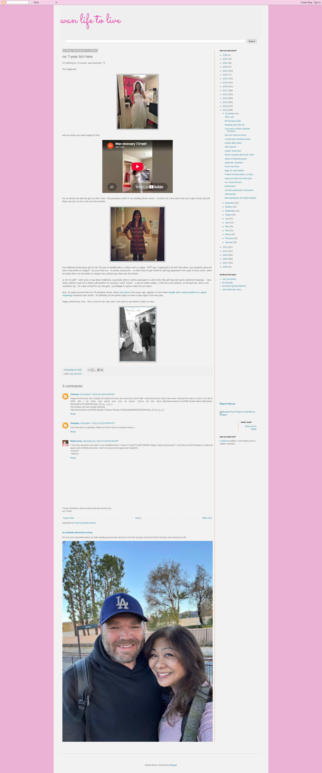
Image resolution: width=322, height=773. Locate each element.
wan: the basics (229, 279)
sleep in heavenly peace (236, 159)
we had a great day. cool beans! (239, 190)
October (229, 207)
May (227, 226)
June (227, 222)
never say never (232, 166)
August (228, 215)
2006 (225, 267)
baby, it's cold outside (234, 170)
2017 (225, 90)
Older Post (207, 518)
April (227, 230)
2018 (225, 86)
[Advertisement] (238, 346)
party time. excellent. (234, 162)
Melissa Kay (76, 441)
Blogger (173, 765)
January (229, 242)
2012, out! (229, 117)
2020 (225, 78)
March (228, 234)
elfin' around (230, 147)
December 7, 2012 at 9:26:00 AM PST (97, 394)
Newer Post (68, 518)
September (230, 211)
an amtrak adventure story (77, 532)
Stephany (74, 423)
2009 (225, 255)
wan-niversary (76, 374)
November (230, 203)
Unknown (74, 394)
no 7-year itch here (233, 182)
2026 (225, 55)
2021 (225, 75)
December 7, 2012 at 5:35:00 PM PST (97, 423)
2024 (225, 63)
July (227, 218)
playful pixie (230, 186)
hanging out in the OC (235, 125)
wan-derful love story (231, 289)
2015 (225, 98)
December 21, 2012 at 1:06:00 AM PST (101, 441)
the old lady (227, 282)
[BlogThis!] (92, 370)
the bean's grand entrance (234, 286)
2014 (225, 102)
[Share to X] (95, 370)
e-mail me (224, 441)
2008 (225, 259)
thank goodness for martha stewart (240, 198)
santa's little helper (233, 143)
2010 (225, 251)
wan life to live (90, 20)
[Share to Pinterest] (102, 370)
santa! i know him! (233, 151)
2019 (225, 83)
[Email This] (89, 370)
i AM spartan (230, 194)
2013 (225, 106)
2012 (225, 110)
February (229, 238)
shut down (124, 292)
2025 (225, 59)
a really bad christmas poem (237, 139)
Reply (73, 414)
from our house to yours (235, 135)
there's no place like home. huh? (239, 155)
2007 (225, 263)
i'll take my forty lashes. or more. (239, 174)
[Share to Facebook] (98, 370)
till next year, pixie (233, 121)
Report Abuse (227, 403)
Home (138, 518)
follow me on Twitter (251, 427)
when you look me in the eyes (238, 178)
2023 (225, 67)
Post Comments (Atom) (85, 523)
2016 (225, 94)
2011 (225, 247)
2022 (225, 71)
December (230, 113)
